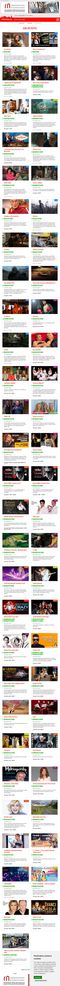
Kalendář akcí (22, 23)
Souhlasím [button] (38, 977)
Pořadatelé (30, 23)
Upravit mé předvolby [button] (40, 980)
